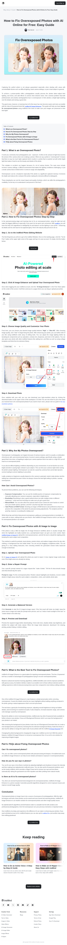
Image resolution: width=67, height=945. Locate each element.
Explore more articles (33, 886)
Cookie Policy (37, 924)
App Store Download (54, 915)
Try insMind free (33, 117)
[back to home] (3, 3)
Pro (48, 813)
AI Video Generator (6, 915)
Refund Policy (37, 921)
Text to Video (5, 918)
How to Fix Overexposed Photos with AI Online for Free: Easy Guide (37, 10)
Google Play (52, 918)
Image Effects (5, 933)
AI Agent (3, 936)
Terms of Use (37, 918)
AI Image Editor (5, 930)
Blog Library (6, 10)
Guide (13, 10)
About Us (36, 927)
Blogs (21, 915)
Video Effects (5, 924)
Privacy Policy (37, 915)
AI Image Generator (6, 927)
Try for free (33, 248)
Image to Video (5, 921)
